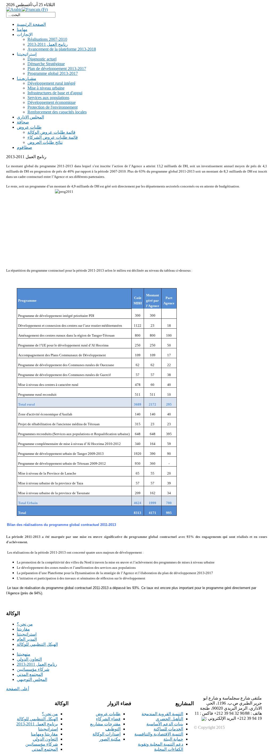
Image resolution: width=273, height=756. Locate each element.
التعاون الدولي (45, 739)
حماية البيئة (173, 739)
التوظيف (113, 729)
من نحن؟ (50, 714)
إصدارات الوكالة (107, 734)
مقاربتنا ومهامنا (44, 734)
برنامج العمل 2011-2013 (37, 724)
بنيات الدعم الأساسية (164, 724)
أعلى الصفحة (17, 688)
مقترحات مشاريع (105, 724)
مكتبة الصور (110, 739)
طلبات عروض (108, 714)
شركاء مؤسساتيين (41, 744)
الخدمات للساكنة (168, 729)
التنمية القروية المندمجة (162, 714)
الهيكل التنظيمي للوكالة (37, 719)
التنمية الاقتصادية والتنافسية (158, 734)
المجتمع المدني (45, 749)
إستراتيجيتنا (48, 729)
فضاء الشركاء (108, 719)
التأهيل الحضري (169, 719)
